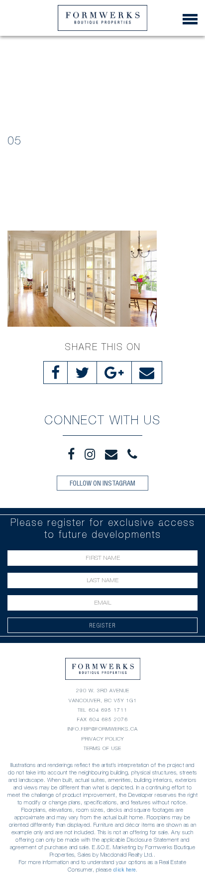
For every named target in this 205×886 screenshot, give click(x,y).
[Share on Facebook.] (55, 372)
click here (124, 870)
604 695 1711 (108, 710)
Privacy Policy (103, 739)
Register (103, 625)
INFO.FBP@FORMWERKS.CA (103, 729)
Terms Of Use (102, 748)
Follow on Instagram (102, 483)
